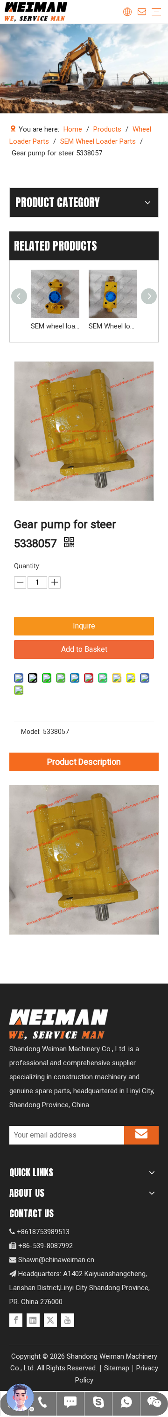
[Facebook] (15, 1320)
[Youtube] (67, 1320)
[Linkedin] (33, 1320)
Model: (31, 731)
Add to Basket (84, 649)
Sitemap (116, 1368)
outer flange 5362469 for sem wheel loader (131, 326)
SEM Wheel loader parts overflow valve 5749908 (73, 326)
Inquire (84, 625)
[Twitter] (50, 1320)
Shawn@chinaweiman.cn (56, 1260)
